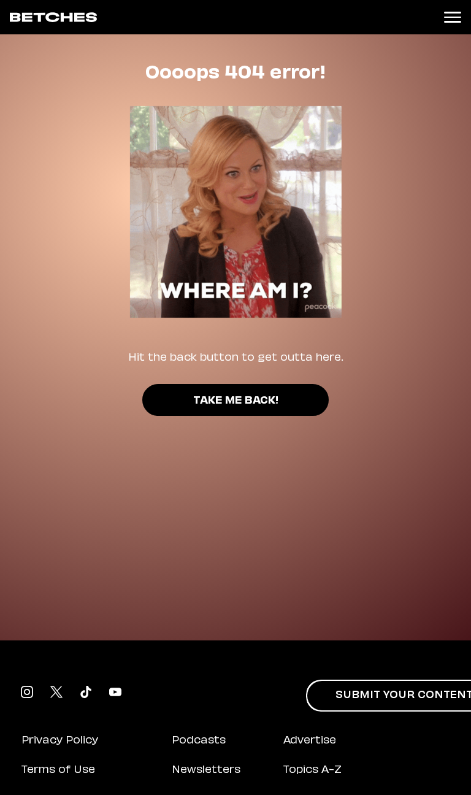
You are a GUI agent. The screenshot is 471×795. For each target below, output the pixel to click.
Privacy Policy (59, 741)
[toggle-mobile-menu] (452, 17)
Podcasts (199, 741)
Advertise (309, 741)
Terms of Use (58, 770)
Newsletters (206, 770)
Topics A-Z (312, 770)
